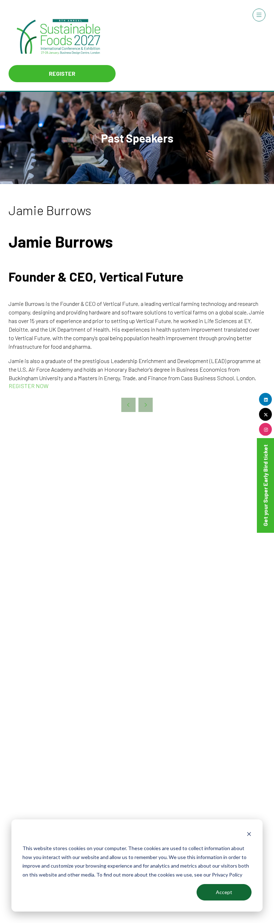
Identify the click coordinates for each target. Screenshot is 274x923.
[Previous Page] (128, 405)
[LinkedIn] (265, 399)
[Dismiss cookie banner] (249, 834)
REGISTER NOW (29, 385)
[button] (62, 73)
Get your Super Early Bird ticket (265, 485)
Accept (224, 892)
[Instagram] (265, 429)
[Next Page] (145, 405)
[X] (265, 414)
